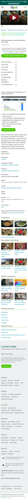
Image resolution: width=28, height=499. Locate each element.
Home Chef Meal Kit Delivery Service (13, 335)
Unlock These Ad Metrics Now (14, 56)
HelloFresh (4, 312)
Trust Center (17, 488)
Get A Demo (6, 366)
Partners (21, 440)
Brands (10, 380)
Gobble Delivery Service (8, 330)
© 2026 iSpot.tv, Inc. (6, 486)
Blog (18, 422)
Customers (13, 438)
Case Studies (11, 422)
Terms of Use (15, 51)
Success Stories (5, 424)
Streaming (10, 383)
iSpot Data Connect (7, 385)
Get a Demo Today (8, 130)
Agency (3, 383)
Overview (4, 380)
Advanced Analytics (7, 399)
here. (2, 475)
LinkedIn (3, 454)
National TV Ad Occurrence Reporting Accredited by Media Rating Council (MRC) (14, 465)
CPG (21, 383)
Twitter (10, 165)
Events (3, 426)
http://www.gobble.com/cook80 (11, 188)
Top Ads (3, 408)
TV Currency (18, 426)
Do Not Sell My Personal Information (10, 478)
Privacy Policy (5, 51)
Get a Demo (4, 442)
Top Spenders (12, 408)
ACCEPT (9, 497)
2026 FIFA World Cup (7, 413)
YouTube (16, 165)
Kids (2, 207)
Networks (17, 380)
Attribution (14, 397)
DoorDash (4, 317)
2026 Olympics (19, 413)
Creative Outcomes (17, 424)
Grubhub (4, 323)
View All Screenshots (8, 237)
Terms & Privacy (17, 486)
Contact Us (13, 440)
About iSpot (4, 438)
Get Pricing (13, 442)
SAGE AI (16, 385)
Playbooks (10, 426)
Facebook (4, 165)
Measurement (5, 397)
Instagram (10, 454)
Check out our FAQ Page (15, 213)
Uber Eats (4, 315)
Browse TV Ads (5, 410)
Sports (17, 383)
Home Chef (5, 320)
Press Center (5, 440)
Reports (3, 422)
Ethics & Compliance (6, 488)
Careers (20, 438)
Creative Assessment (14, 394)
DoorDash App (5, 338)
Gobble (3, 159)
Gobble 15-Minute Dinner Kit (10, 171)
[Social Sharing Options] (2, 26)
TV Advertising (5, 429)
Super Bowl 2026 (16, 410)
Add (8, 197)
